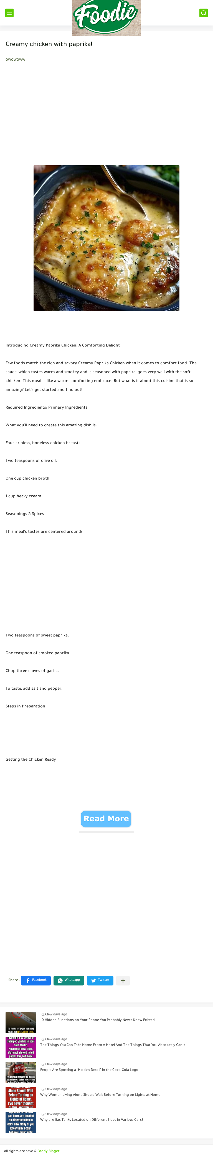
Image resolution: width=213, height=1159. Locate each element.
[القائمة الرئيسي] (9, 13)
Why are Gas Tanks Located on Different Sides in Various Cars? (91, 1120)
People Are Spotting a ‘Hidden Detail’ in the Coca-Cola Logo (89, 1070)
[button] (36, 980)
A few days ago (55, 1014)
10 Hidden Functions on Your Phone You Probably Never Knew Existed (97, 1020)
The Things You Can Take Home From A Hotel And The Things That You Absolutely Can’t (112, 1045)
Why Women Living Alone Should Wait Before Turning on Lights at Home (100, 1095)
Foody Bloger (48, 1151)
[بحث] (203, 13)
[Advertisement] (106, 120)
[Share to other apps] (123, 980)
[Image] (21, 1022)
